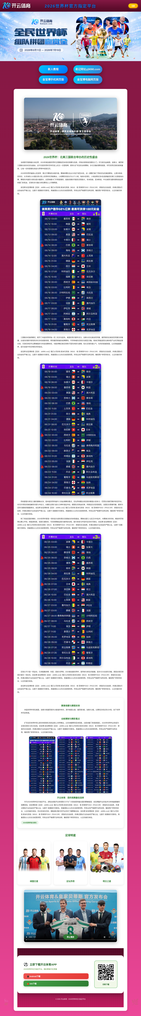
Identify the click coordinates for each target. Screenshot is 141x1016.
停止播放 (70, 937)
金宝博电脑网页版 (88, 79)
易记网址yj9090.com (87, 69)
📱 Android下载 (33, 976)
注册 (133, 6)
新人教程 (53, 69)
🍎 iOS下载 (32, 984)
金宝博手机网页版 (53, 79)
